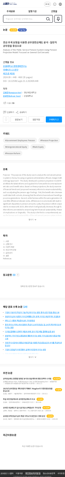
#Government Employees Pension (20, 140)
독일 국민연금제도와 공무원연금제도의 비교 (19, 399)
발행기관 (32, 11)
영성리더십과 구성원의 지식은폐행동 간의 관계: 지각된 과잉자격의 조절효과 (32, 316)
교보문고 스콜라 (6, 473)
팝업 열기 (18, 274)
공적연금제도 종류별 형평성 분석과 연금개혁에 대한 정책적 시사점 (27, 378)
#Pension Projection (49, 140)
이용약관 (19, 473)
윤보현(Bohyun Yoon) (12, 95)
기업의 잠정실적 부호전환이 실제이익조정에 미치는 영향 (25, 349)
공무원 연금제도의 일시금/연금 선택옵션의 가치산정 (22, 407)
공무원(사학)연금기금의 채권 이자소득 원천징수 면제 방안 (24, 416)
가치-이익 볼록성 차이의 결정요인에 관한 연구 (21, 353)
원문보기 (19, 119)
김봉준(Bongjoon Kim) (12, 92)
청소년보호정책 (49, 473)
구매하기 (53, 119)
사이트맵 (61, 473)
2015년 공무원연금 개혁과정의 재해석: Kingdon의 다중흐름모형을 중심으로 (27, 389)
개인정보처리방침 (33, 473)
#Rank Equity (38, 146)
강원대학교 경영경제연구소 (15, 66)
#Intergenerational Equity (16, 146)
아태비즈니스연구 (10, 69)
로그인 (47, 4)
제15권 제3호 (9, 73)
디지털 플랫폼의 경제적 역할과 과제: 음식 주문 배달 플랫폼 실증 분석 (30, 331)
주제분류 (11, 11)
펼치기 (31, 219)
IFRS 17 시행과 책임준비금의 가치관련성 (20, 320)
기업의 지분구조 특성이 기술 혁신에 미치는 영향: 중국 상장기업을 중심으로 (32, 312)
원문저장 (36, 119)
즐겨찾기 (57, 22)
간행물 (54, 11)
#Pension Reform (12, 153)
